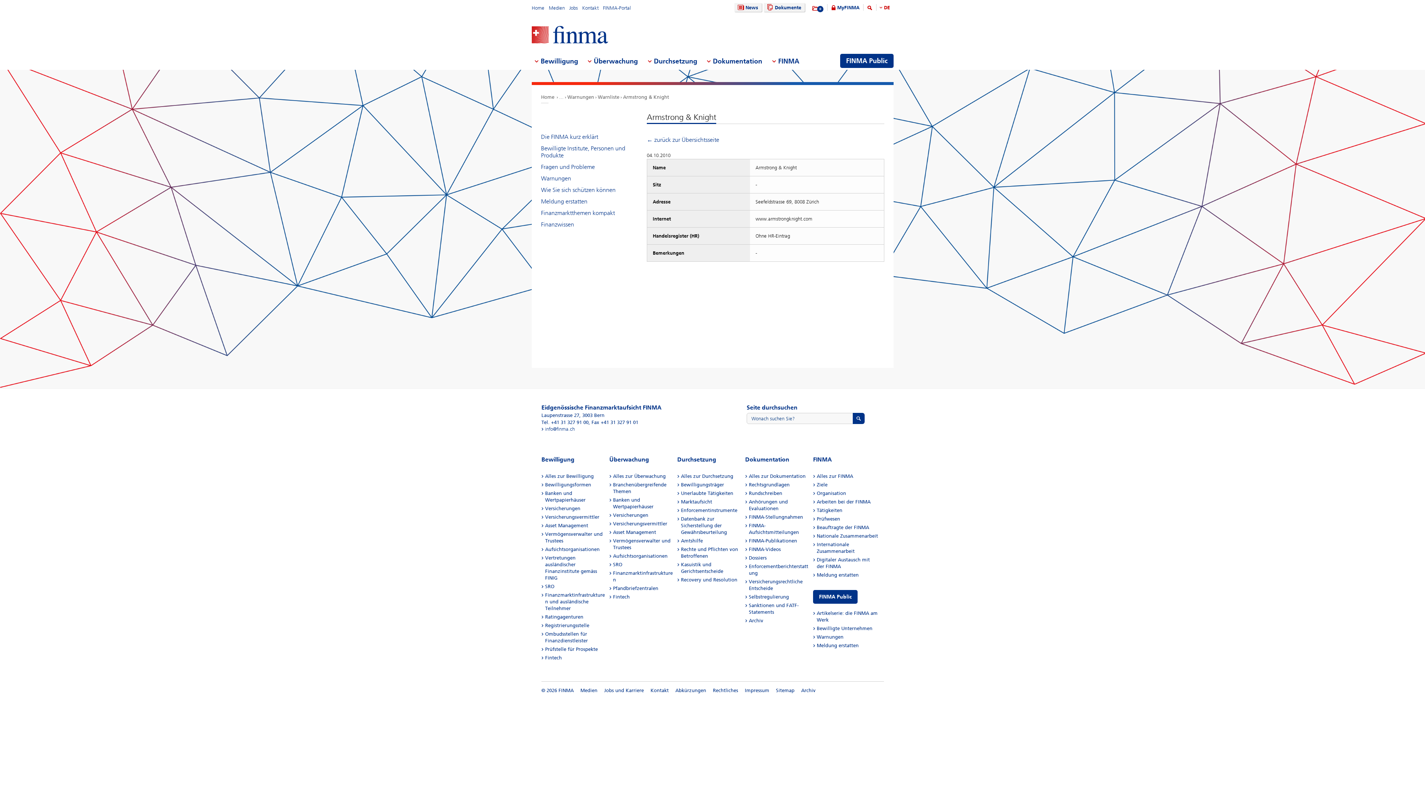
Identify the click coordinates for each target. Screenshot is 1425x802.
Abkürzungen (690, 690)
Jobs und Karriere (624, 690)
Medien (557, 8)
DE (887, 7)
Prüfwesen (828, 519)
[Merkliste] (815, 8)
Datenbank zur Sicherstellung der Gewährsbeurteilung (704, 525)
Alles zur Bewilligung (569, 476)
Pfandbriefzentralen (635, 588)
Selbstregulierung (769, 597)
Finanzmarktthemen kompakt (578, 212)
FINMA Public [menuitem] (867, 61)
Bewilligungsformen (568, 485)
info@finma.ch (560, 429)
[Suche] (870, 9)
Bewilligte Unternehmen (844, 628)
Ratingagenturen (564, 617)
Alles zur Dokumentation (777, 476)
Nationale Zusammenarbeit (847, 536)
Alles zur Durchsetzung (707, 476)
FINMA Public (835, 597)
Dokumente (788, 7)
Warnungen (580, 97)
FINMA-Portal (617, 8)
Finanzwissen (557, 224)
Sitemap (785, 690)
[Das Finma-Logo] (570, 35)
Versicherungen (562, 508)
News (752, 7)
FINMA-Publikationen (773, 541)
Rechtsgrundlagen (769, 485)
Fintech (553, 658)
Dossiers (758, 558)
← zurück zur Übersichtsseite (683, 139)
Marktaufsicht (696, 502)
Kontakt (590, 8)
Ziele (822, 485)
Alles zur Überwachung (639, 476)
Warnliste (608, 97)
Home (538, 8)
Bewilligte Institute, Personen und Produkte (583, 152)
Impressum (757, 690)
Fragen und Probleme (568, 166)
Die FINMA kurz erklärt (569, 136)
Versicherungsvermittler (572, 517)
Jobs (573, 8)
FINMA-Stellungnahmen (776, 517)
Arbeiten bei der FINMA (844, 502)
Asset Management (566, 525)
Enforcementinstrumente (709, 510)
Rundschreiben (765, 493)
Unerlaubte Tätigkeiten (707, 493)
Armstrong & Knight (646, 97)
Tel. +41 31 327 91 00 (565, 422)
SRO (549, 586)
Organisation (831, 493)
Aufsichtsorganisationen (572, 549)
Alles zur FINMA (835, 476)
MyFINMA (848, 7)
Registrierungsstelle (567, 625)
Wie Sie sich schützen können (578, 189)
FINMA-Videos (765, 549)
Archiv (756, 620)
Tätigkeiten (829, 510)
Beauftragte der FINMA (843, 527)
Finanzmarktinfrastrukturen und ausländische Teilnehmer (575, 601)
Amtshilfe (692, 541)
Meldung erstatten (564, 201)
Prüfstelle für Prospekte (571, 649)
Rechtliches (725, 690)
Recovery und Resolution (709, 580)
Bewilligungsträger (702, 485)
